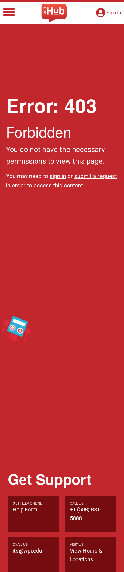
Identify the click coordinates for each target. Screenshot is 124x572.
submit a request (95, 176)
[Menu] (9, 13)
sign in (58, 176)
